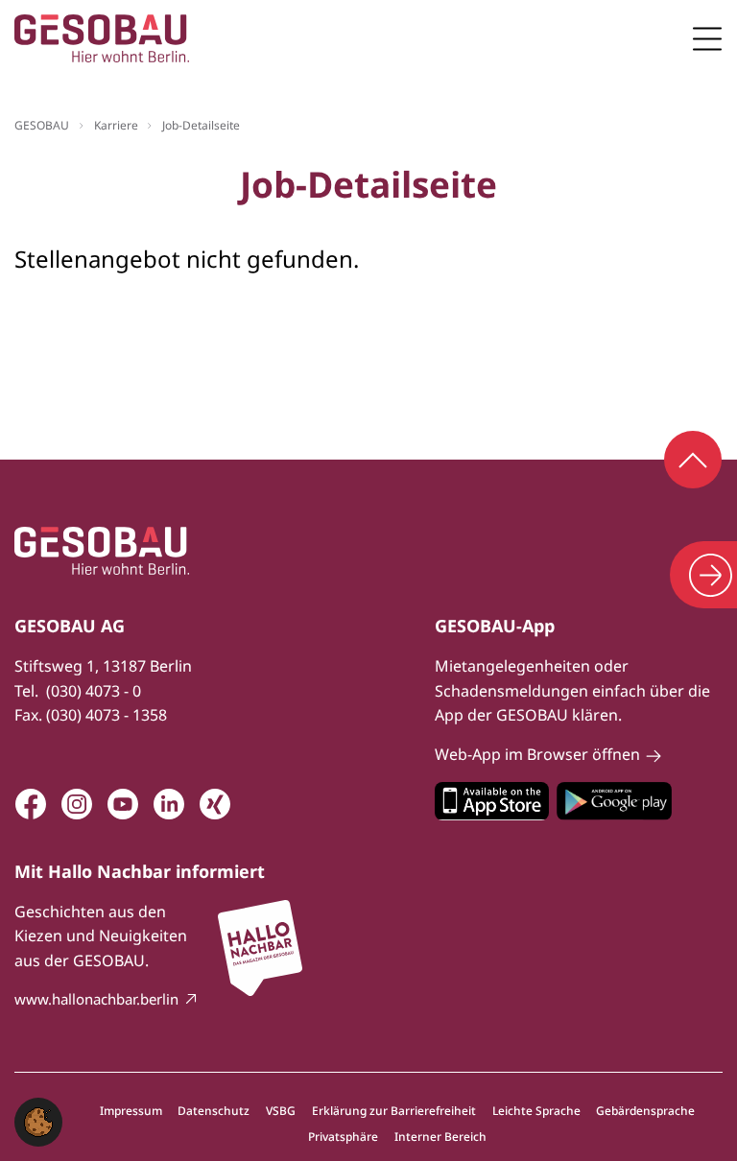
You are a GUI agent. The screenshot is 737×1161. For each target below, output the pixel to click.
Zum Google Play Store (614, 801)
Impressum (131, 1111)
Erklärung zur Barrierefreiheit (394, 1111)
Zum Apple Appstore (492, 801)
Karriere (116, 125)
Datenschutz (214, 1111)
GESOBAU (41, 125)
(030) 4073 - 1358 (106, 714)
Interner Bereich (440, 1137)
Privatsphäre (343, 1137)
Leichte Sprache (536, 1111)
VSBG (281, 1111)
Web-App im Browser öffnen (537, 754)
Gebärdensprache (645, 1111)
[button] (38, 1119)
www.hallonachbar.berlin (96, 998)
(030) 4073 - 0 (93, 690)
